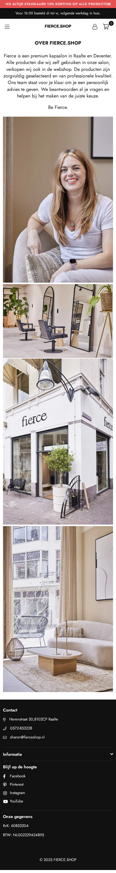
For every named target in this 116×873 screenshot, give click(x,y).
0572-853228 (21, 728)
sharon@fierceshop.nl (27, 737)
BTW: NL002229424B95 (23, 835)
